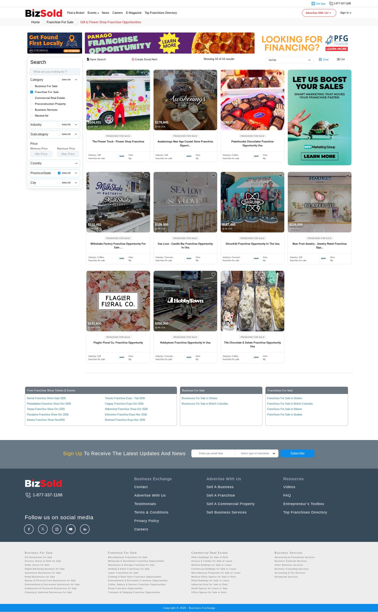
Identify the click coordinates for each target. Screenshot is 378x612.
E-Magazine (134, 12)
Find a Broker (75, 12)
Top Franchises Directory (161, 12)
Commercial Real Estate (50, 97)
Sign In (345, 12)
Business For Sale (46, 86)
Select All (66, 79)
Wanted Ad (41, 115)
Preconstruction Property (50, 103)
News (105, 12)
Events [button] (92, 12)
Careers (117, 12)
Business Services (46, 109)
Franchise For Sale (47, 92)
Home (35, 22)
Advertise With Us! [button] (317, 12)
